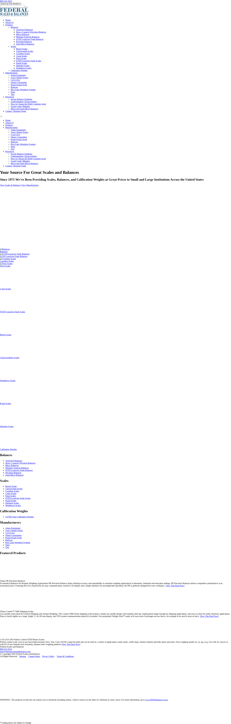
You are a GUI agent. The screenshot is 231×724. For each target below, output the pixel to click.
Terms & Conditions (65, 656)
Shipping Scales (23, 66)
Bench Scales (21, 49)
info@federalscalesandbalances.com (15, 651)
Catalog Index (34, 656)
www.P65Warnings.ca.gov (156, 700)
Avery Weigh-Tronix (19, 78)
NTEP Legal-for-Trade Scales (28, 61)
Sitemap (22, 656)
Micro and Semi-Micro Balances (24, 109)
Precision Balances (24, 42)
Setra (13, 92)
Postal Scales (21, 63)
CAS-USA (15, 80)
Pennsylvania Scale (19, 85)
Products (9, 25)
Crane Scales (21, 56)
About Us (9, 22)
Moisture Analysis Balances (27, 37)
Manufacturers (11, 73)
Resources (9, 97)
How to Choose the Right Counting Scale (28, 104)
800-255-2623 (6, 649)
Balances (14, 27)
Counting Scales (23, 54)
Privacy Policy (48, 656)
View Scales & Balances (10, 185)
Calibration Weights (19, 70)
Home (8, 20)
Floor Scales (21, 58)
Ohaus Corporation (19, 82)
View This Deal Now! (175, 586)
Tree (12, 94)
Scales (13, 46)
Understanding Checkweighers (24, 101)
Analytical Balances (24, 30)
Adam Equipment (18, 75)
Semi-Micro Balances (25, 44)
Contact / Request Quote (15, 111)
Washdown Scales (23, 68)
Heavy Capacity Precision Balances (31, 32)
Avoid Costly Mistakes (20, 106)
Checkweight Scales (24, 51)
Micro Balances (22, 34)
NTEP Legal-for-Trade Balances (29, 39)
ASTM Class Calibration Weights (19, 517)
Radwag (14, 87)
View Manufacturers (29, 185)
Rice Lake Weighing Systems (23, 90)
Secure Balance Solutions (21, 99)
